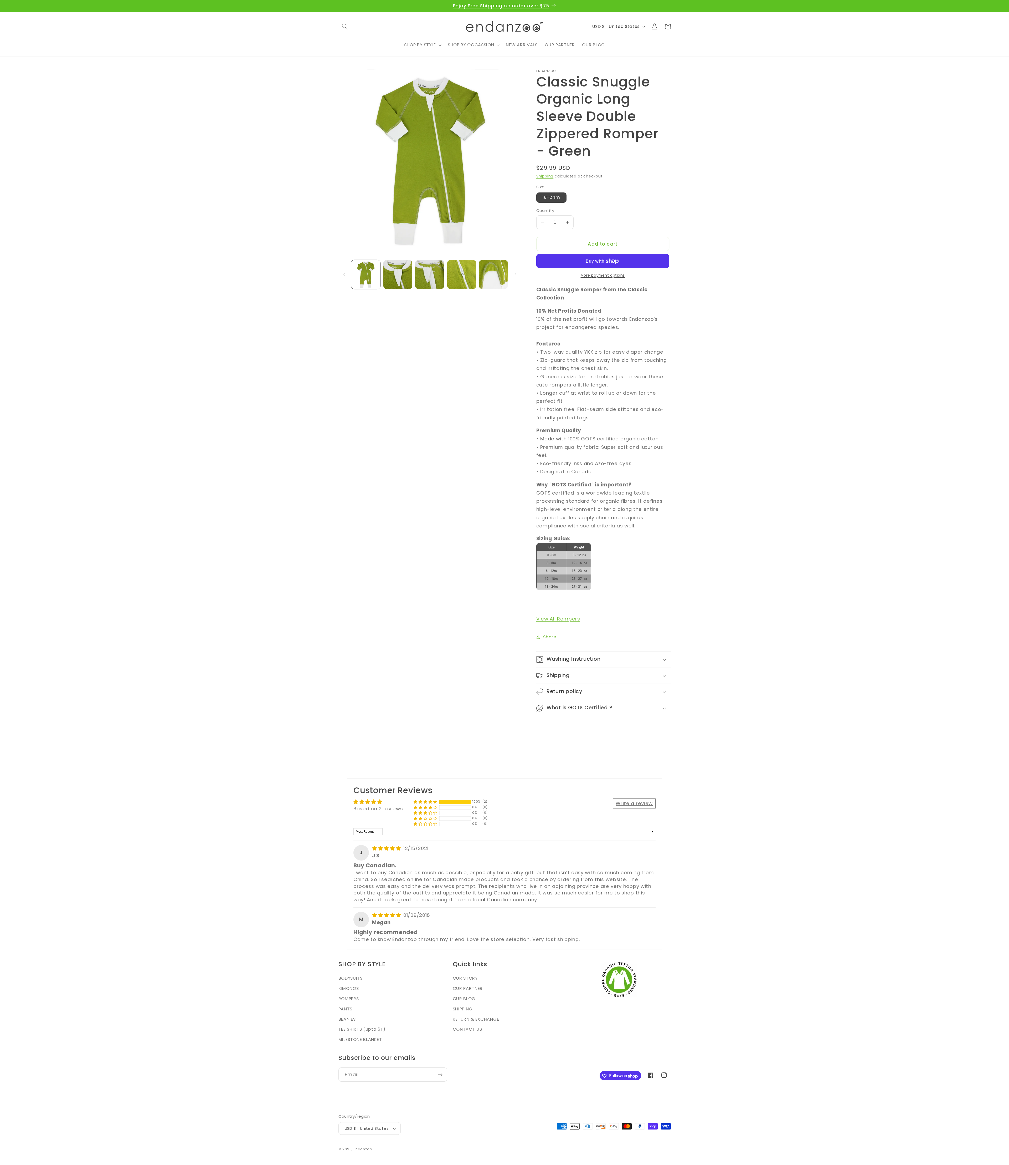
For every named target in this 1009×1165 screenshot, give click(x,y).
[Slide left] (344, 274)
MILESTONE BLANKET (360, 1040)
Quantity (545, 210)
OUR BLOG (464, 999)
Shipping (544, 176)
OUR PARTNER (468, 989)
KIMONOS (348, 989)
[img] (387, 848)
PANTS (345, 1009)
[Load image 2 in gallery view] (397, 274)
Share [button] (549, 637)
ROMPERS (348, 999)
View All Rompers (558, 618)
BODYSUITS (350, 978)
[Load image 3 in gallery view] (429, 274)
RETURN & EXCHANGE (476, 1019)
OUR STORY (465, 978)
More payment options (603, 275)
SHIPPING (463, 1009)
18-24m (551, 197)
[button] (345, 26)
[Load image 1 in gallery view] (365, 274)
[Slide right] (515, 274)
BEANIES (347, 1019)
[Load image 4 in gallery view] (461, 274)
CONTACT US (467, 1029)
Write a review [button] (634, 803)
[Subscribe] (440, 1075)
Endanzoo (363, 1149)
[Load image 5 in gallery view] (493, 274)
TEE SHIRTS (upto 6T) (361, 1029)
